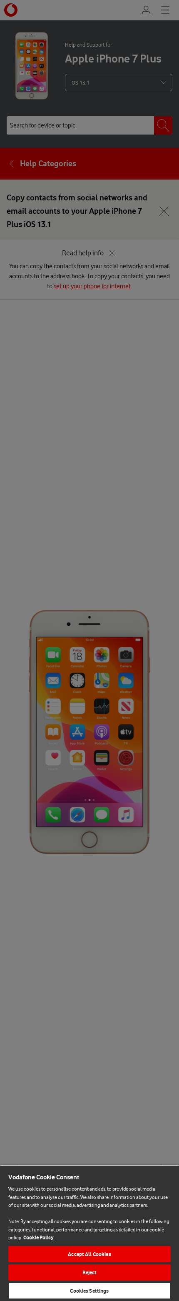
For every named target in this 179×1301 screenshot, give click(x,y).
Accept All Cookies (89, 1254)
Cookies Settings (89, 1291)
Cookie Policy (38, 1237)
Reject (89, 1272)
